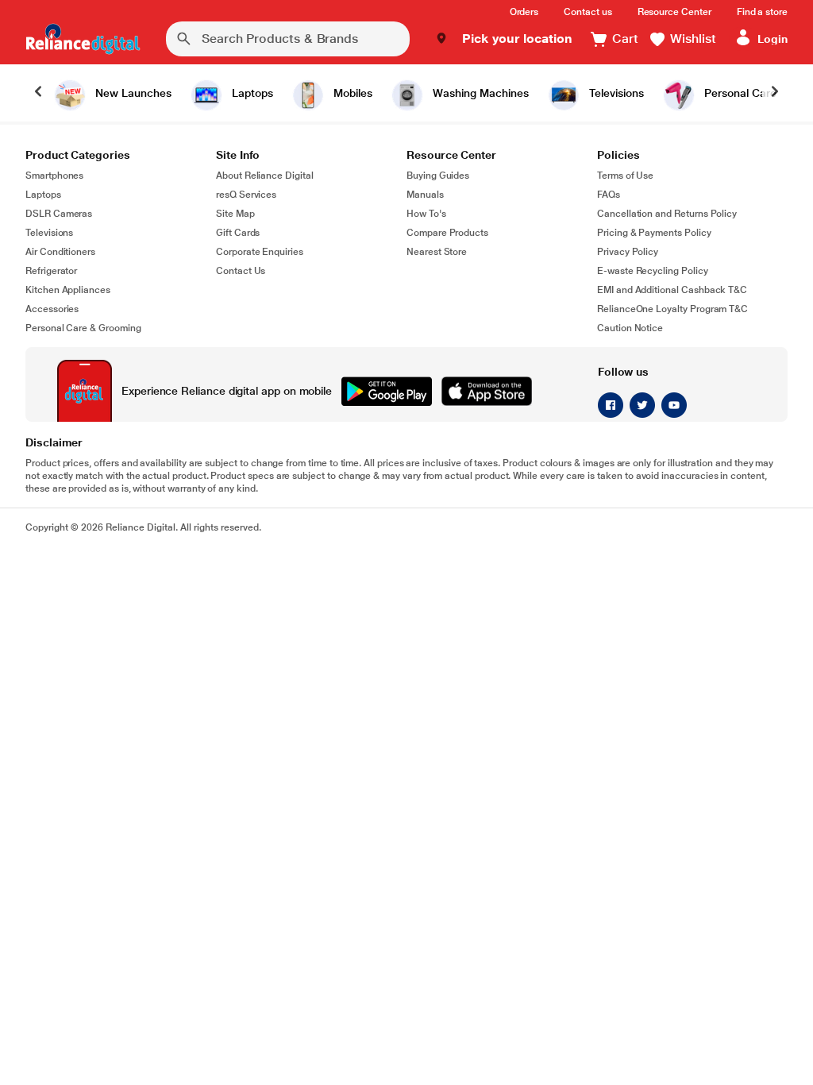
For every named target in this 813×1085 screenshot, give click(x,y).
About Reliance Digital (265, 175)
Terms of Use (625, 175)
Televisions (49, 232)
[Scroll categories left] (38, 93)
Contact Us (240, 270)
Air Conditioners (60, 251)
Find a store (762, 11)
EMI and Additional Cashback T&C (672, 289)
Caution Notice (630, 328)
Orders (524, 11)
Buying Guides (437, 175)
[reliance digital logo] (83, 39)
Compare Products (447, 232)
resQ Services (246, 194)
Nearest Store (436, 251)
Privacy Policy (627, 251)
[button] (503, 39)
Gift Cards (238, 232)
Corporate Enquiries (259, 251)
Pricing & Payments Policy (654, 232)
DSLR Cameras (58, 213)
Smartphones (54, 175)
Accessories (52, 309)
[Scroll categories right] (775, 93)
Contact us (587, 11)
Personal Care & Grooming (83, 328)
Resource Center (674, 11)
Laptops (43, 194)
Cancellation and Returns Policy (667, 213)
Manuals (425, 194)
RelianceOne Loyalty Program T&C (672, 309)
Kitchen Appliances (67, 289)
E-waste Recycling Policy (652, 270)
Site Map (235, 213)
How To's (426, 213)
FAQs (608, 194)
